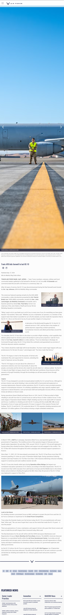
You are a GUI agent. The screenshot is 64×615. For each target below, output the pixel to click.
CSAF (46, 574)
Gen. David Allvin (39, 574)
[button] (2, 3)
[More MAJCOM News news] (61, 596)
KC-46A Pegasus (20, 574)
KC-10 (36, 571)
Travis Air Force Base (22, 571)
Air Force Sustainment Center (37, 538)
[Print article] (3, 268)
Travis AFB (31, 571)
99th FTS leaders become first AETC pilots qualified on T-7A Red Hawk (53, 607)
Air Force (14, 571)
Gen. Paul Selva (53, 571)
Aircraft (13, 574)
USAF (7, 571)
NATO (14, 440)
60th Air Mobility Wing (43, 571)
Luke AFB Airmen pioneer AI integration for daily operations (30, 609)
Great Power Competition (35, 516)
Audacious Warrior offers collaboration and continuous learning (53, 601)
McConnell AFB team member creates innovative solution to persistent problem (31, 602)
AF (10, 571)
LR (3, 571)
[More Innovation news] (39, 596)
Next (61, 127)
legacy (59, 571)
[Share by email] (6, 268)
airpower (50, 574)
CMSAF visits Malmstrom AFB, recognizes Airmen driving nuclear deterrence (9, 605)
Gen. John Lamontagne (29, 574)
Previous (3, 127)
